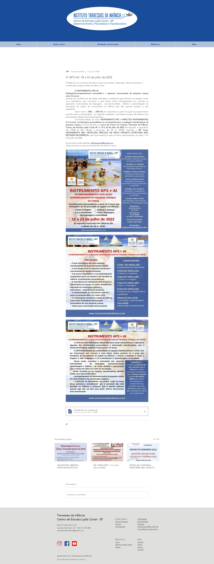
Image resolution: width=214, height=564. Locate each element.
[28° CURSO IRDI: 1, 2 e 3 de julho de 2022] (107, 452)
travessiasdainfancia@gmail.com (70, 530)
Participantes (120, 527)
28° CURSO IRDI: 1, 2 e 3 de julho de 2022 (106, 466)
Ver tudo (156, 439)
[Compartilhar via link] (67, 424)
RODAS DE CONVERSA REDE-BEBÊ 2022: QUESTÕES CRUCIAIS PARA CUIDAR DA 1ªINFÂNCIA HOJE (143, 466)
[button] (59, 44)
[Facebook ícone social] (67, 543)
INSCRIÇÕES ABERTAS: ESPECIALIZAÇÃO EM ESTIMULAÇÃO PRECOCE (69, 466)
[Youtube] (74, 543)
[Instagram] (59, 543)
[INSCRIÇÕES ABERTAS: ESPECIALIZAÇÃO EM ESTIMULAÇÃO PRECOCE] (71, 452)
